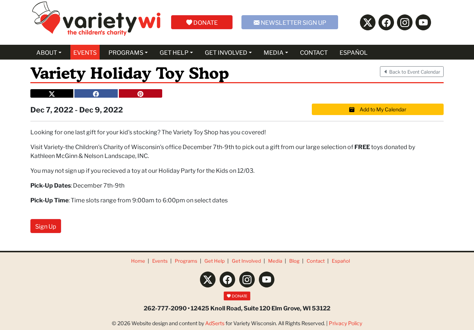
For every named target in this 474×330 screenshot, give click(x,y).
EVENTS (85, 52)
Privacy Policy (345, 323)
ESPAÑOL (354, 52)
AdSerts (214, 323)
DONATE (205, 22)
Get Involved (246, 260)
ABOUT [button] (46, 52)
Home (138, 260)
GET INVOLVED (226, 52)
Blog (294, 260)
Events (160, 260)
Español (341, 260)
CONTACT (314, 52)
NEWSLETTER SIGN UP (293, 22)
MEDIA (274, 52)
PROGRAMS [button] (126, 52)
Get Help (214, 260)
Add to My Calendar (380, 109)
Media (275, 260)
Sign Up (45, 226)
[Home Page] (96, 22)
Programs (186, 260)
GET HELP (174, 52)
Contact (316, 260)
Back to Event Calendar (414, 71)
